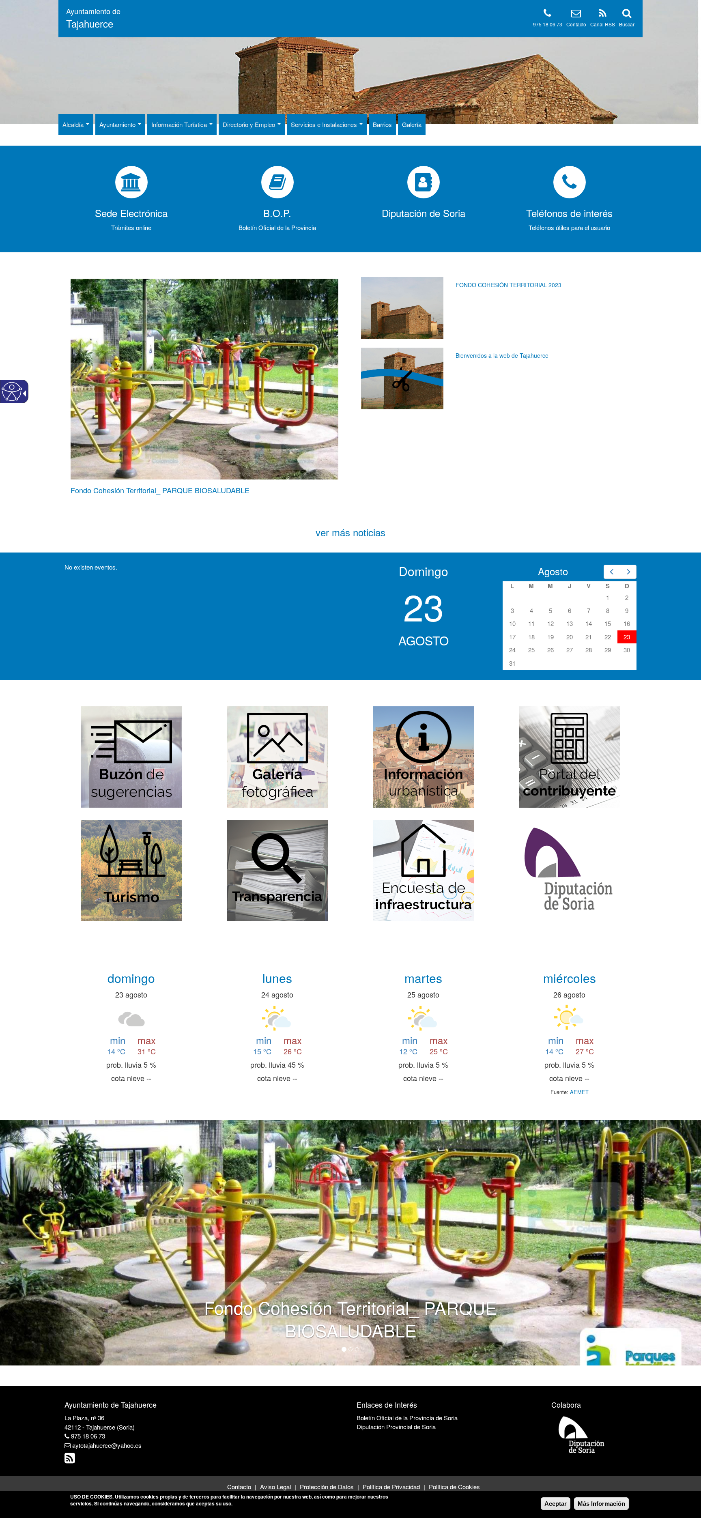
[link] (93, 18)
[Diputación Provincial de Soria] (581, 1434)
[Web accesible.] (11, 391)
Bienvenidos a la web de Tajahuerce (502, 355)
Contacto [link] (576, 24)
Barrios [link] (382, 124)
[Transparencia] (277, 869)
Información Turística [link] (180, 124)
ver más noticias (350, 532)
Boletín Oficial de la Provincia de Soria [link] (407, 1417)
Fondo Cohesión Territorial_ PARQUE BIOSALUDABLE (160, 490)
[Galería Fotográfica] (277, 756)
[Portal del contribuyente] (569, 756)
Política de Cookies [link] (454, 1486)
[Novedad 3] (357, 1349)
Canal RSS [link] (602, 24)
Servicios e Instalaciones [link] (325, 124)
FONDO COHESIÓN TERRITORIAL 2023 (508, 285)
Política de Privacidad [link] (391, 1486)
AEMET (579, 1092)
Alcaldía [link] (73, 124)
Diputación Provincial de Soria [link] (396, 1426)
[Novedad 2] (350, 1349)
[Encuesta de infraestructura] (423, 869)
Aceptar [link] (555, 1503)
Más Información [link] (601, 1503)
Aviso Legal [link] (275, 1486)
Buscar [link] (626, 24)
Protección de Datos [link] (327, 1486)
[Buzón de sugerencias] (131, 756)
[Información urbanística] (423, 756)
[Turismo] (131, 869)
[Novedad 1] (344, 1349)
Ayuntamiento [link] (118, 124)
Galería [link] (411, 124)
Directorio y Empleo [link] (250, 124)
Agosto (553, 571)
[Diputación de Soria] (569, 869)
